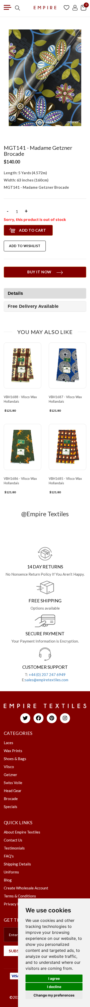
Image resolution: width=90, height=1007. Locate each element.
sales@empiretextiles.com (46, 679)
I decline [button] (54, 987)
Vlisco (9, 766)
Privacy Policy (16, 904)
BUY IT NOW (39, 272)
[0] (83, 7)
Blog (8, 880)
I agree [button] (54, 978)
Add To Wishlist (24, 246)
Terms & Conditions (20, 896)
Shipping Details (17, 864)
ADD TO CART (32, 230)
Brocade (11, 798)
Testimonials (14, 848)
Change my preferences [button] (54, 995)
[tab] (45, 306)
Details (15, 293)
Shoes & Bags (15, 758)
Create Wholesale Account (26, 888)
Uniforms (11, 872)
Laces (8, 742)
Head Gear (13, 790)
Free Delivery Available (33, 306)
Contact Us (13, 840)
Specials (10, 806)
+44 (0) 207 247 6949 (47, 674)
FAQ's (9, 856)
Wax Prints (13, 750)
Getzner (10, 774)
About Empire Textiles (22, 832)
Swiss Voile (13, 782)
